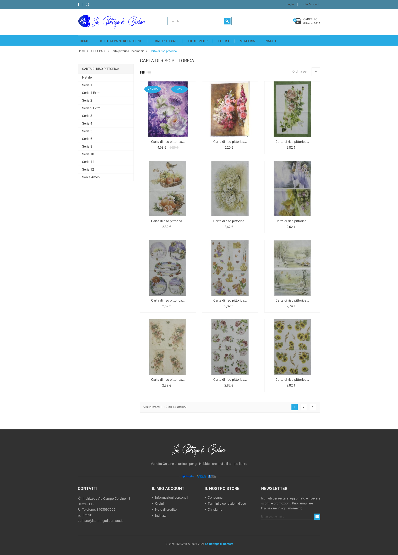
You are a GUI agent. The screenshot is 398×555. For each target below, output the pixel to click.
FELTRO (223, 41)
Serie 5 (87, 131)
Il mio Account (168, 488)
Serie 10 (88, 154)
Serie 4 (87, 123)
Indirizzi (160, 515)
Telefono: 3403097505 (98, 509)
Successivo (312, 407)
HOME (84, 41)
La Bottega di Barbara (219, 544)
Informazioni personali (171, 497)
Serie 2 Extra (91, 108)
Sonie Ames (91, 177)
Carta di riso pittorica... (168, 142)
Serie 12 (88, 169)
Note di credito (166, 509)
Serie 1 (87, 85)
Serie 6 (87, 139)
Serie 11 (88, 162)
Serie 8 (87, 146)
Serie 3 (87, 116)
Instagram (87, 4)
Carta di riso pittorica (100, 69)
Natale (271, 41)
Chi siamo (215, 509)
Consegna (215, 497)
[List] (149, 73)
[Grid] (142, 73)
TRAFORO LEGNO (165, 41)
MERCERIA (247, 41)
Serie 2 (87, 100)
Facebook (78, 4)
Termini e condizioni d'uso (227, 503)
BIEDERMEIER (197, 41)
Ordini (159, 503)
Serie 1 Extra (91, 93)
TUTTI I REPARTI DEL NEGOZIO (121, 41)
